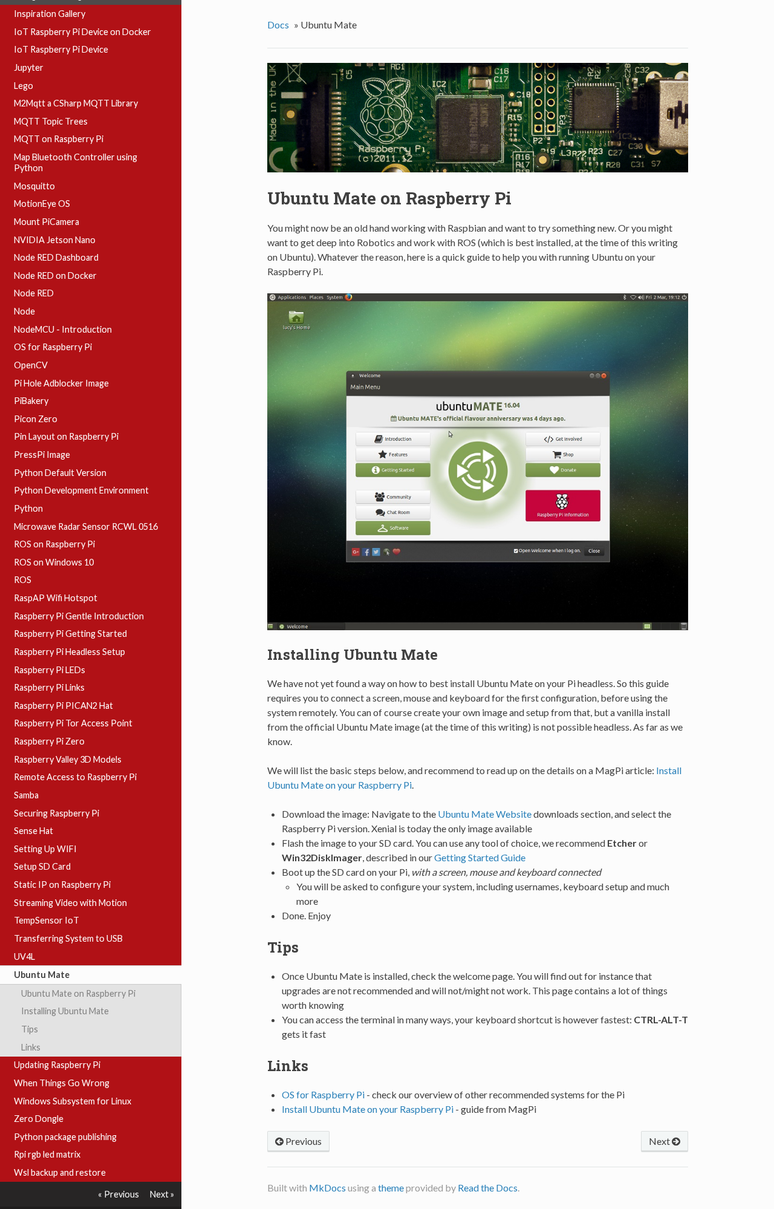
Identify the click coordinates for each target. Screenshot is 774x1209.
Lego (23, 85)
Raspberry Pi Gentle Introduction (79, 616)
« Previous (118, 1194)
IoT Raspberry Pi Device (61, 49)
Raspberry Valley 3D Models (68, 759)
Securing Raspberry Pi (56, 813)
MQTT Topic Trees (51, 121)
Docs (278, 24)
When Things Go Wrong (61, 1083)
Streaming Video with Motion (70, 903)
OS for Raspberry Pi (53, 347)
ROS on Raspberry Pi (54, 544)
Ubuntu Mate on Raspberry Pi (78, 993)
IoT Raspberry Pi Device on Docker (82, 32)
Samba (26, 795)
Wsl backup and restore (60, 1172)
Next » (162, 1194)
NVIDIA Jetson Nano (55, 240)
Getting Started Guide (479, 857)
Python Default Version (60, 473)
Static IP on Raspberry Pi (62, 884)
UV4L (24, 956)
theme (391, 1187)
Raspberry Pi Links (49, 687)
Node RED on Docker (55, 275)
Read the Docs (488, 1187)
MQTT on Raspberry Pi (58, 139)
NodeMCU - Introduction (63, 329)
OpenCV (31, 365)
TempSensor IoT (46, 920)
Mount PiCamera (46, 222)
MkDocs (327, 1187)
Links (31, 1047)
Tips (29, 1029)
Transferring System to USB (68, 938)
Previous (303, 1141)
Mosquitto (34, 186)
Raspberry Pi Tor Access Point (73, 723)
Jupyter (29, 67)
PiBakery (31, 401)
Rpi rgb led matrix (47, 1154)
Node (24, 311)
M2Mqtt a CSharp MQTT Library (76, 103)
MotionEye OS (42, 203)
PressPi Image (42, 454)
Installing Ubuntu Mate (65, 1011)
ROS (22, 580)
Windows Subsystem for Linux (72, 1101)
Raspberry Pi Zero (49, 741)
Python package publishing (65, 1137)
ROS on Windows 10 (54, 562)
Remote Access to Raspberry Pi (75, 777)
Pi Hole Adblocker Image (61, 383)
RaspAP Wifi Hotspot (55, 598)
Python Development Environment (81, 490)
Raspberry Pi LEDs (49, 670)
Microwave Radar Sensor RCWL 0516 (86, 526)
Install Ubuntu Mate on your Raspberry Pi (368, 1109)
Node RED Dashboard (56, 257)
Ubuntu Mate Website (485, 814)
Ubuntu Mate (42, 974)
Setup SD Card (42, 866)
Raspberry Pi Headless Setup (69, 652)
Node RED (34, 293)
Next (660, 1141)
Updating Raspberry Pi (57, 1065)
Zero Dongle (38, 1118)
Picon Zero (35, 419)
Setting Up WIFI (45, 849)
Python (28, 508)
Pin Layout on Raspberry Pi (66, 436)
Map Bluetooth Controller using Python (75, 162)
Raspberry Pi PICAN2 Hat (63, 705)
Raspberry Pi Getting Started (70, 633)
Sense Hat (33, 831)
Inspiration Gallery (49, 13)
